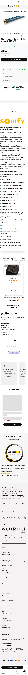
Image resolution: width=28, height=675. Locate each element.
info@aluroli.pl (8, 540)
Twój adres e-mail (7, 643)
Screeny (4, 625)
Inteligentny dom (6, 627)
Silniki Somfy (24, 11)
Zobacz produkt (12, 424)
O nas (3, 588)
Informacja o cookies (7, 565)
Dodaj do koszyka (15, 59)
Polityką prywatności (15, 651)
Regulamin (4, 568)
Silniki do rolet (15, 11)
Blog (3, 595)
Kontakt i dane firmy (7, 591)
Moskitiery (4, 618)
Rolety (3, 609)
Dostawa (4, 580)
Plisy (3, 616)
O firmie (4, 598)
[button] (8, 262)
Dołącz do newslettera (9, 645)
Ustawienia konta (6, 554)
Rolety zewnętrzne (6, 11)
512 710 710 (21, 2)
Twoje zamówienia (6, 552)
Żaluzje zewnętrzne (6, 613)
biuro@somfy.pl (5, 334)
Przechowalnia (5, 557)
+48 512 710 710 (9, 535)
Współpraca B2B (6, 593)
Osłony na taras (6, 623)
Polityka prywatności (7, 575)
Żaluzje (3, 611)
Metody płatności (6, 570)
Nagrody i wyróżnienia (7, 600)
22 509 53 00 (4, 332)
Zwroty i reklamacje (7, 572)
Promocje (4, 577)
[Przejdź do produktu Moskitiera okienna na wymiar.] (12, 404)
